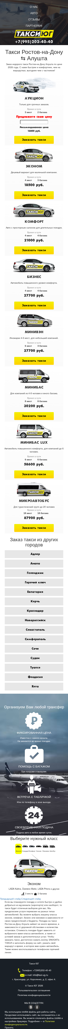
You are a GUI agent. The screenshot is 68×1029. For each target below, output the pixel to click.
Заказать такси (34, 139)
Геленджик (35, 573)
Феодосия (35, 677)
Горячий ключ (35, 582)
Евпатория (35, 592)
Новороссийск (35, 620)
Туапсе (35, 667)
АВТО (34, 13)
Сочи (35, 648)
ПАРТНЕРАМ (34, 26)
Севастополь (35, 629)
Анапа (35, 563)
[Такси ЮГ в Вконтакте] (31, 1006)
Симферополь (35, 639)
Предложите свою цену (34, 116)
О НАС (34, 7)
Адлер (35, 554)
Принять (9, 1027)
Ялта (35, 686)
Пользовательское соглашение (34, 990)
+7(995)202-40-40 (34, 42)
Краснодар (35, 610)
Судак (35, 658)
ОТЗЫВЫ (34, 19)
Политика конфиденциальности (34, 995)
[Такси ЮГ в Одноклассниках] (37, 1006)
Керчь (35, 601)
